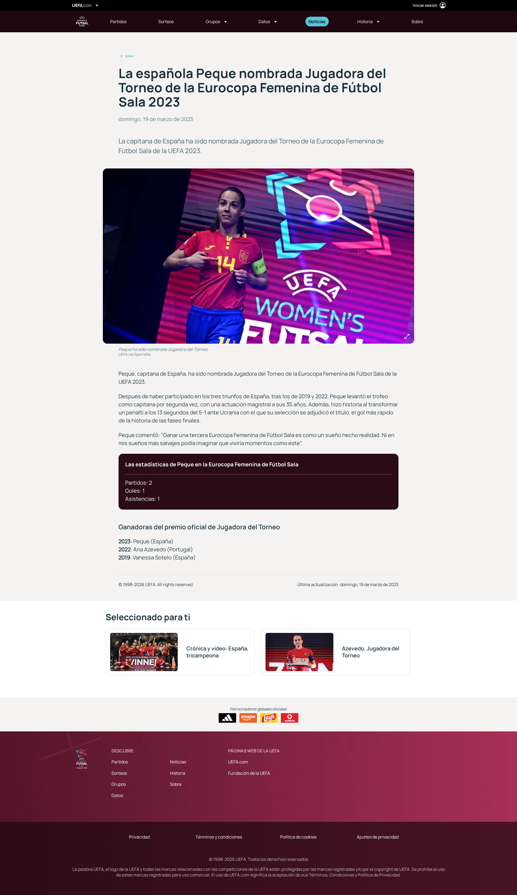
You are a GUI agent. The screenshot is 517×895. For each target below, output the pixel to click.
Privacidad (139, 837)
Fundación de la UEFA (249, 773)
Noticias (178, 762)
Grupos (118, 784)
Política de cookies (298, 837)
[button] (216, 21)
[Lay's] (269, 718)
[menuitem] (127, 21)
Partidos (119, 762)
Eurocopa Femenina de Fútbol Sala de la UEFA (82, 21)
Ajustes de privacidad (378, 837)
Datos (117, 795)
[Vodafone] (289, 718)
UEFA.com (238, 762)
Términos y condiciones (218, 837)
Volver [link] (129, 56)
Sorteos (119, 773)
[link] (118, 21)
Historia (177, 773)
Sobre (175, 784)
